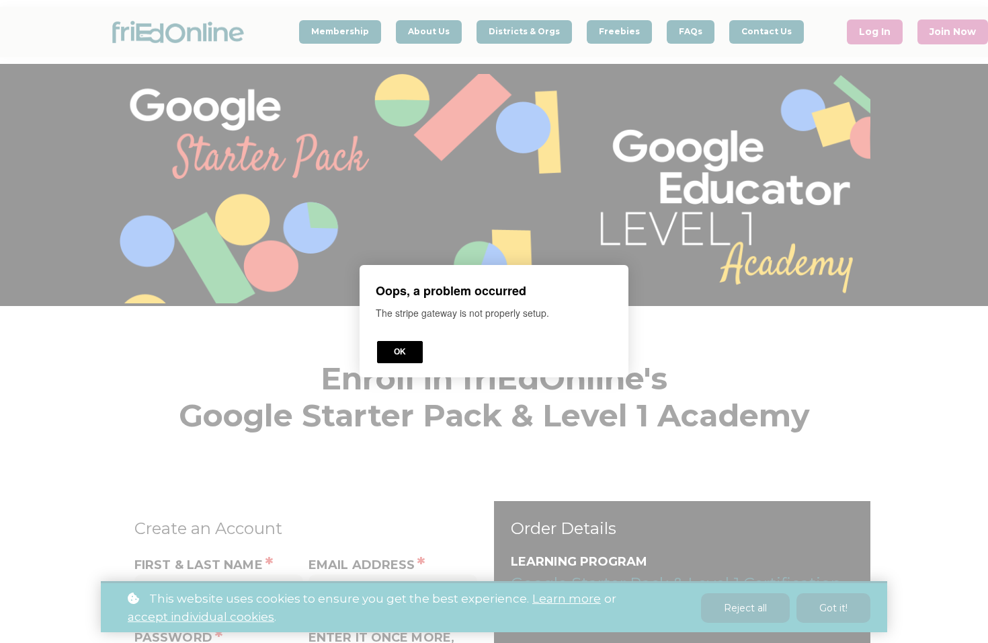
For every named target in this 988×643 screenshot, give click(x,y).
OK (400, 352)
